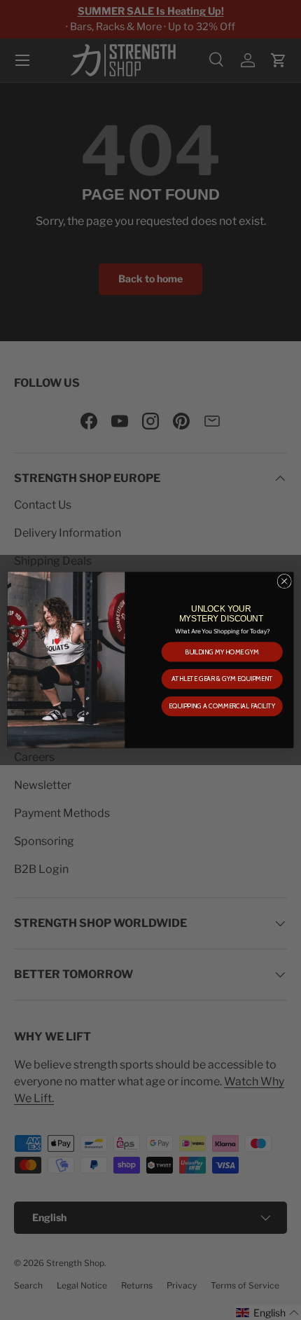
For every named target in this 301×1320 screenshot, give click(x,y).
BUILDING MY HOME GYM (222, 652)
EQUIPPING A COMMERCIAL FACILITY (222, 706)
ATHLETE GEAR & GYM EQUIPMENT (222, 679)
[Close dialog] (284, 581)
